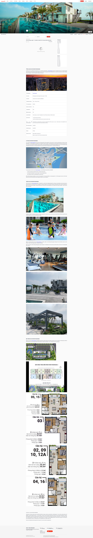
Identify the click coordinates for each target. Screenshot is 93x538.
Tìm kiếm (48, 36)
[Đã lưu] (79, 1)
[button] (79, 34)
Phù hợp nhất (50, 41)
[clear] (35, 36)
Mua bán (71, 34)
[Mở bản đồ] (91, 32)
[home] (3, 1)
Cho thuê (75, 34)
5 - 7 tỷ (27, 36)
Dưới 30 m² (38, 36)
